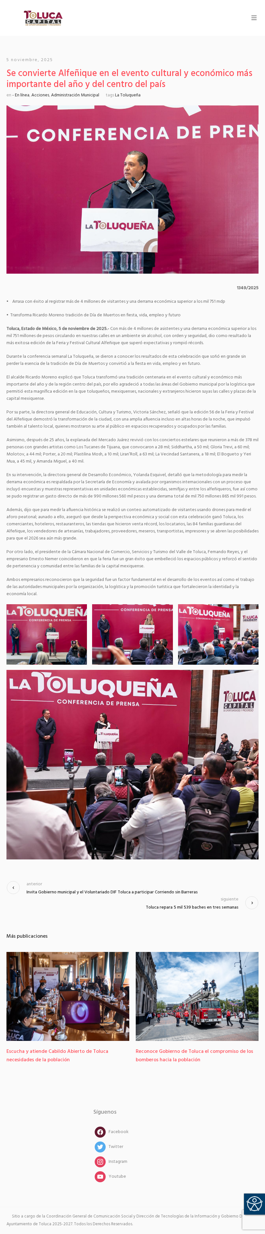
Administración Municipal (75, 95)
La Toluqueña (128, 95)
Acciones (40, 95)
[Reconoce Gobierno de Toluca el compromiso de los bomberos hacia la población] (80, 996)
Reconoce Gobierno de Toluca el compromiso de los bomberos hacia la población (77, 1055)
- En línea (20, 95)
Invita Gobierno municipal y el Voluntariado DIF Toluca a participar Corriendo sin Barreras (112, 892)
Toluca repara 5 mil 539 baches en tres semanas (192, 907)
